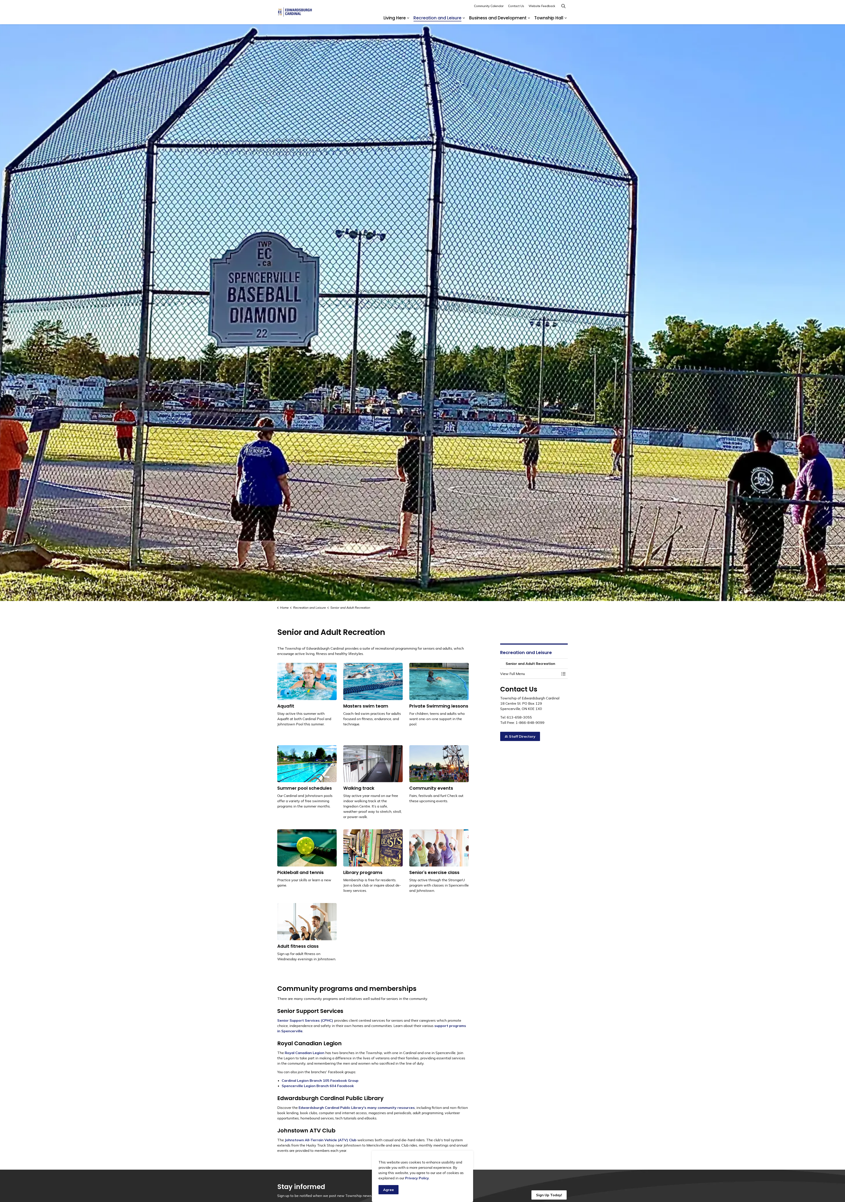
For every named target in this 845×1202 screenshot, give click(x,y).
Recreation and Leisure (437, 18)
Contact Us (516, 6)
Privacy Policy (417, 1178)
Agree (388, 1189)
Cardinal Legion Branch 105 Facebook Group (320, 1080)
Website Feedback (542, 6)
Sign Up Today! (549, 1195)
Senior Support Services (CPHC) (305, 1020)
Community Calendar (489, 6)
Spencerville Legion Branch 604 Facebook (318, 1086)
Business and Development (498, 18)
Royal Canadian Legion (304, 1053)
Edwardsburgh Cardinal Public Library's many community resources (357, 1107)
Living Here (395, 18)
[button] (529, 673)
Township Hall (548, 18)
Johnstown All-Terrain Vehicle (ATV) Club (320, 1140)
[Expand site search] (563, 6)
